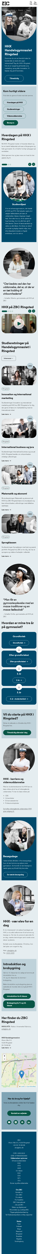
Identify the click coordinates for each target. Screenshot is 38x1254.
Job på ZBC (19, 1205)
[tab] (4, 164)
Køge (19, 1229)
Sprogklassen (9, 542)
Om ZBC (19, 1195)
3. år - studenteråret (18, 699)
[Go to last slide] (29, 164)
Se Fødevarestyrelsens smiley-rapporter (19, 1215)
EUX (19, 1163)
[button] (21, 1074)
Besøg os (10, 123)
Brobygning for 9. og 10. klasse (16, 1004)
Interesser (8, 358)
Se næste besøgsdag (15, 874)
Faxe (19, 1224)
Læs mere (5, 414)
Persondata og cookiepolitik (19, 1210)
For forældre (19, 1200)
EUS (19, 1176)
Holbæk (19, 1226)
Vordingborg (19, 1241)
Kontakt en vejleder (19, 1113)
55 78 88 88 (6, 1045)
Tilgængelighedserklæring (19, 1212)
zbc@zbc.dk (19, 1148)
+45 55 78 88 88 (19, 1145)
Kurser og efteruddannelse (19, 1183)
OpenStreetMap (31, 1086)
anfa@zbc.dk (6, 1029)
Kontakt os (19, 1192)
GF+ (19, 1178)
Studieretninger (13, 109)
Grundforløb (18, 643)
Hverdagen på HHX (15, 102)
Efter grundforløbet (18, 661)
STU (19, 1181)
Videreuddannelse (14, 116)
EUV (19, 1173)
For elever (19, 1197)
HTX (19, 1166)
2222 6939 (10, 953)
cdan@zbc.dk (11, 950)
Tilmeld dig (14, 78)
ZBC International (19, 1202)
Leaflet (22, 1086)
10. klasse (19, 1171)
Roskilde (19, 1236)
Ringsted (6, 389)
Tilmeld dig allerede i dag (17, 732)
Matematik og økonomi (14, 493)
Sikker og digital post (19, 1207)
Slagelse (19, 1239)
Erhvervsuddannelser (19, 1161)
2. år (18, 680)
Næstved (19, 1231)
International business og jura (18, 447)
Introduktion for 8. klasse (17, 996)
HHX (19, 1168)
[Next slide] (33, 164)
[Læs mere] (19, 375)
